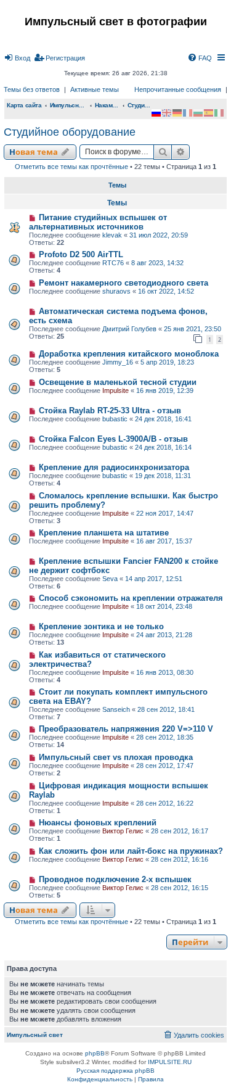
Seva (110, 578)
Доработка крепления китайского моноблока (129, 353)
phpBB (95, 1053)
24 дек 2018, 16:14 (163, 447)
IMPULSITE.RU (170, 1062)
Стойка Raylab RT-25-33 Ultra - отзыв (110, 410)
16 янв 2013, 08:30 (164, 672)
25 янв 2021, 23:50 (192, 328)
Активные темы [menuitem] (94, 89)
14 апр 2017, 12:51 (153, 578)
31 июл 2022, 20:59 (158, 235)
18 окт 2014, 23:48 (164, 606)
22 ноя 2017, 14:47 (164, 513)
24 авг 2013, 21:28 (164, 634)
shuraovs (116, 291)
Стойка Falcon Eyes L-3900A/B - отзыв (113, 439)
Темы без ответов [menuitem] (32, 89)
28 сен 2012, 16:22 (164, 803)
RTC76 (113, 262)
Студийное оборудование (70, 132)
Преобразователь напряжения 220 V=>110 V (126, 728)
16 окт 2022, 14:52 (166, 291)
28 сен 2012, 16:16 (179, 859)
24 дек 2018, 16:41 (163, 419)
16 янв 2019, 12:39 (164, 390)
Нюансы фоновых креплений (97, 822)
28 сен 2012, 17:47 (164, 765)
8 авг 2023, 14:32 (157, 262)
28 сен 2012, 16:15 (179, 887)
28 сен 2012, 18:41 (166, 709)
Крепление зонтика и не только (101, 626)
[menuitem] (17, 58)
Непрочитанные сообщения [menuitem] (177, 89)
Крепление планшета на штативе (104, 532)
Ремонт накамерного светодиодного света (123, 282)
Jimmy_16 (117, 362)
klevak (112, 235)
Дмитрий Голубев (129, 328)
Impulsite (115, 390)
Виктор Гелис (123, 831)
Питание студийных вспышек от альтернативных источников (98, 222)
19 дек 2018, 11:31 (163, 475)
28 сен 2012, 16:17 (179, 831)
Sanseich (116, 709)
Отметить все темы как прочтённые (71, 166)
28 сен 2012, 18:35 (164, 737)
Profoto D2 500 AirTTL (81, 254)
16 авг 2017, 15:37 (164, 541)
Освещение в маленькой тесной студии (118, 382)
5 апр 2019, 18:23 (167, 362)
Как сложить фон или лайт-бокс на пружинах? (131, 851)
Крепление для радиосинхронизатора (114, 467)
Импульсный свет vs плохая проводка (116, 757)
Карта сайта (24, 105)
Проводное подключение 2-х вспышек (115, 879)
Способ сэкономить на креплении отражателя (131, 598)
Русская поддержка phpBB (115, 1070)
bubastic (115, 419)
